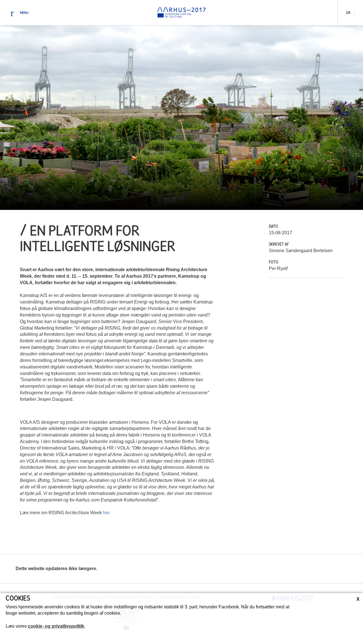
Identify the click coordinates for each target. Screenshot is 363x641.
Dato (273, 227)
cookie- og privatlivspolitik (56, 626)
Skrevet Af (279, 245)
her (106, 512)
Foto (273, 262)
